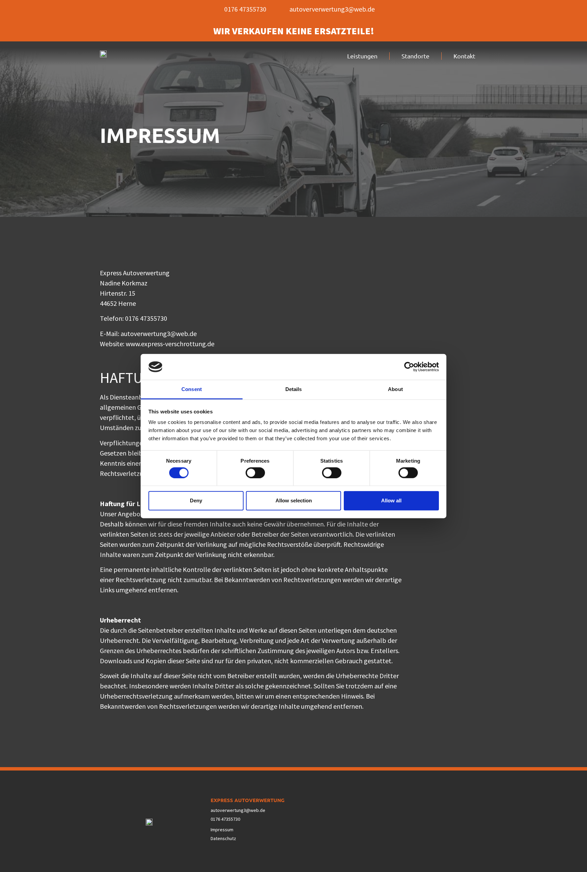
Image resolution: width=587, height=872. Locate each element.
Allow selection (293, 500)
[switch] (255, 472)
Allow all (391, 500)
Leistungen (362, 55)
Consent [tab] (191, 389)
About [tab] (395, 389)
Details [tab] (293, 389)
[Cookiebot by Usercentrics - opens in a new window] (409, 367)
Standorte (415, 55)
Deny (196, 500)
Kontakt (464, 55)
